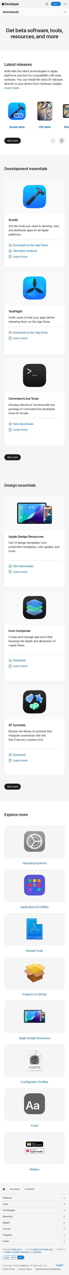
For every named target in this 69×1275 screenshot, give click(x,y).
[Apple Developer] (10, 4)
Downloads (11, 12)
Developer (15, 1189)
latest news (16, 1249)
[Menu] (65, 4)
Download (19, 660)
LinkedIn (16, 1252)
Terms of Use (9, 1269)
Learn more (20, 256)
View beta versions (25, 250)
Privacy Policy (25, 1269)
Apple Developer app (42, 1249)
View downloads (23, 424)
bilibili (8, 1252)
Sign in (56, 4)
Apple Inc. (24, 1265)
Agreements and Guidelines (48, 1269)
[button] (47, 4)
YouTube (37, 1252)
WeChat (24, 1252)
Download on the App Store (30, 245)
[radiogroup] (13, 1257)
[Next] (62, 141)
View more (12, 140)
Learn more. (12, 88)
